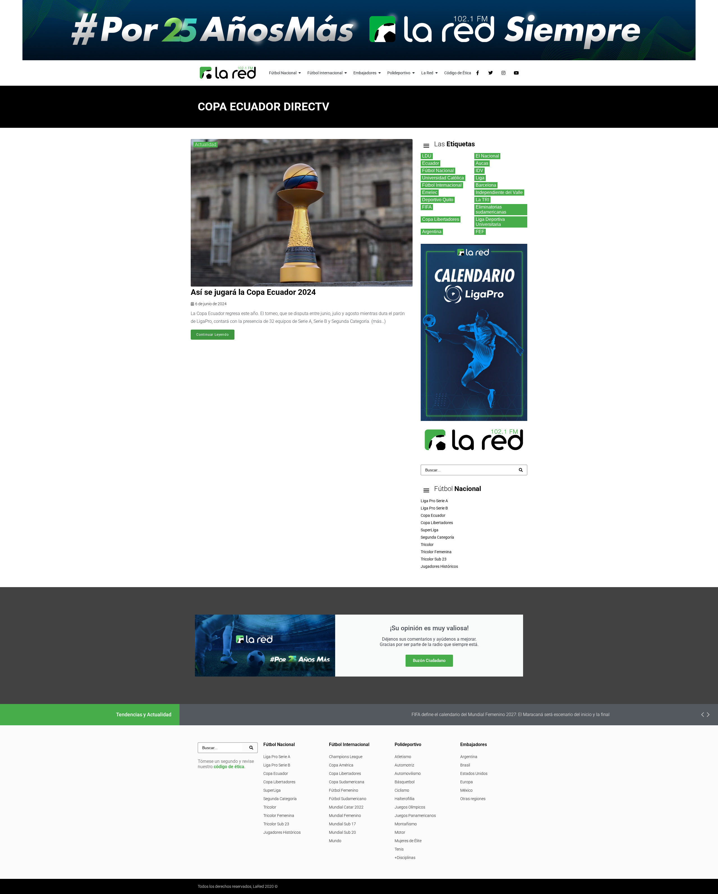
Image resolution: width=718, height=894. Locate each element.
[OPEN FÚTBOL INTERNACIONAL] (346, 73)
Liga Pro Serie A (276, 756)
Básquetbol (405, 782)
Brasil (465, 765)
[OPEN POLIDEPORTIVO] (414, 73)
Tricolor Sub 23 (276, 824)
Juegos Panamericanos (415, 815)
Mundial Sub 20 (342, 832)
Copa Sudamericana (346, 782)
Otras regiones (472, 798)
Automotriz (404, 765)
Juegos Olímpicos (410, 807)
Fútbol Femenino (343, 790)
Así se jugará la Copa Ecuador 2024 (253, 292)
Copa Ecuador (275, 773)
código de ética (229, 766)
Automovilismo (408, 773)
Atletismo (403, 756)
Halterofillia (405, 798)
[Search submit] (521, 470)
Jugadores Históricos (282, 832)
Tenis (399, 849)
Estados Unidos (473, 773)
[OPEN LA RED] (437, 73)
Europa (466, 782)
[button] (703, 715)
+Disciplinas (405, 857)
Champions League (345, 756)
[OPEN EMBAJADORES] (380, 73)
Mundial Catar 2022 (346, 807)
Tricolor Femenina (278, 815)
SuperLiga (272, 790)
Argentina (468, 756)
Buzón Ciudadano (429, 660)
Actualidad (205, 144)
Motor (400, 832)
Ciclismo (402, 790)
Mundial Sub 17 (342, 824)
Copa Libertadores (279, 782)
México (466, 790)
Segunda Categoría (280, 798)
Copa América (341, 765)
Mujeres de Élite (408, 841)
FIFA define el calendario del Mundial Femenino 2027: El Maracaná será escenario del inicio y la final (386, 714)
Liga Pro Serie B (276, 765)
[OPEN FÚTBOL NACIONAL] (300, 73)
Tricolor (269, 807)
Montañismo (406, 824)
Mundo (335, 841)
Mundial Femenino (345, 815)
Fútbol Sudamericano (347, 798)
